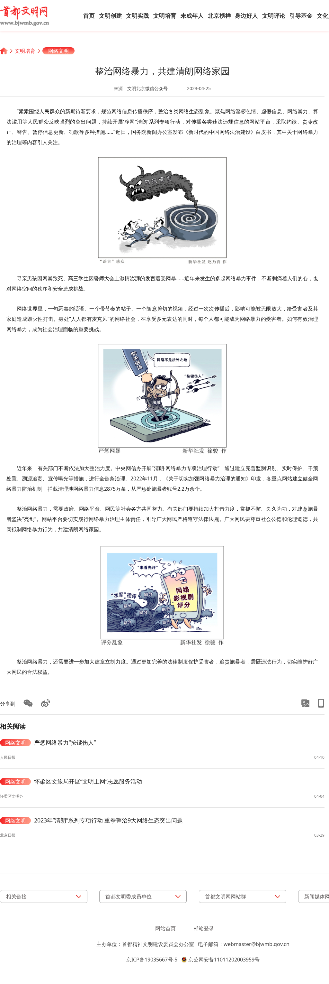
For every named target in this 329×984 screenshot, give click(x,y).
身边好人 (246, 15)
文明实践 (137, 15)
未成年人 (192, 15)
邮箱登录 (203, 928)
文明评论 (273, 15)
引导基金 (301, 15)
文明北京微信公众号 (147, 88)
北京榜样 (219, 15)
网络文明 (58, 50)
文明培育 (164, 15)
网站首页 (165, 928)
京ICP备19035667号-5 (151, 959)
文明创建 (110, 15)
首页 (89, 15)
